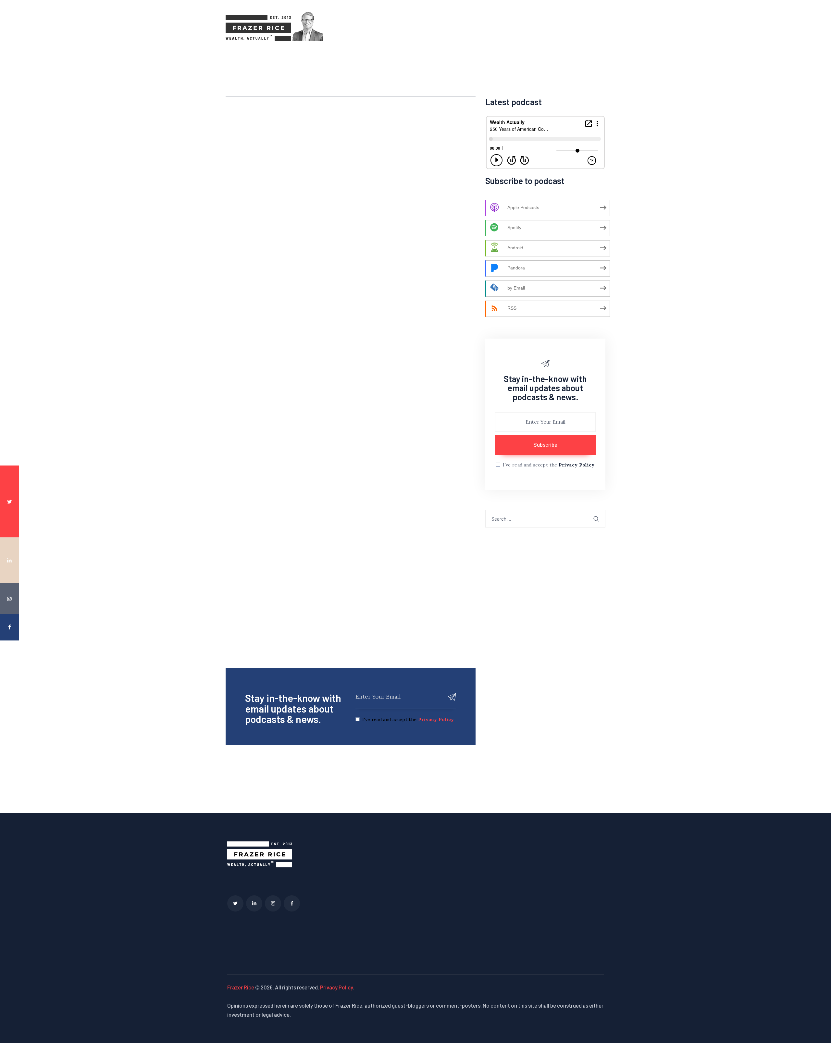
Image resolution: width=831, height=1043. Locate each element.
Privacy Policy (436, 719)
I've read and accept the (408, 719)
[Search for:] (545, 518)
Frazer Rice (240, 987)
